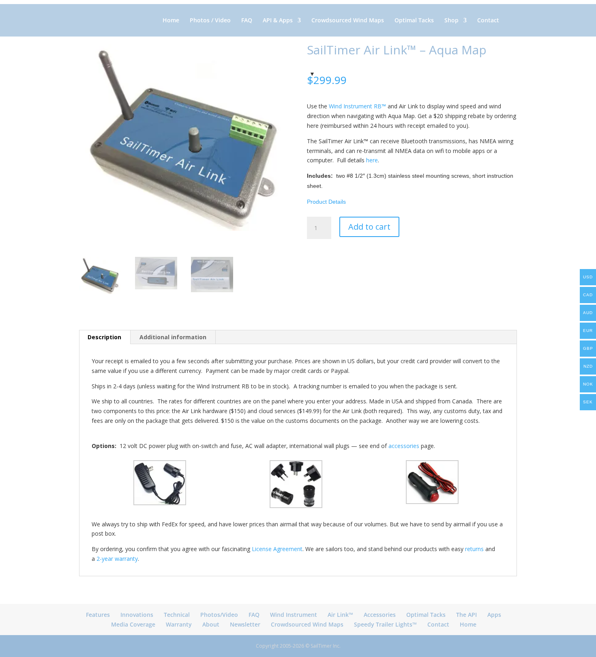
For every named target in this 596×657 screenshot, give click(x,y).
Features (98, 614)
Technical (177, 614)
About (210, 624)
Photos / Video (210, 20)
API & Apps (278, 20)
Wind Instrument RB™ (357, 106)
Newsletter (245, 624)
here (372, 160)
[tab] (105, 337)
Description (104, 337)
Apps (494, 614)
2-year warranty (117, 558)
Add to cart (369, 226)
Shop (451, 20)
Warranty (179, 624)
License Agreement (277, 549)
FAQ (246, 20)
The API (466, 614)
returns (474, 549)
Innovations (136, 614)
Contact (488, 20)
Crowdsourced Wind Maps (347, 20)
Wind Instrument (293, 614)
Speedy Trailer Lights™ (385, 624)
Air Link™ (340, 614)
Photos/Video (219, 614)
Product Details (326, 201)
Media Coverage (133, 624)
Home (171, 20)
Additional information (172, 337)
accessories (403, 446)
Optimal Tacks (414, 20)
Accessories (380, 614)
